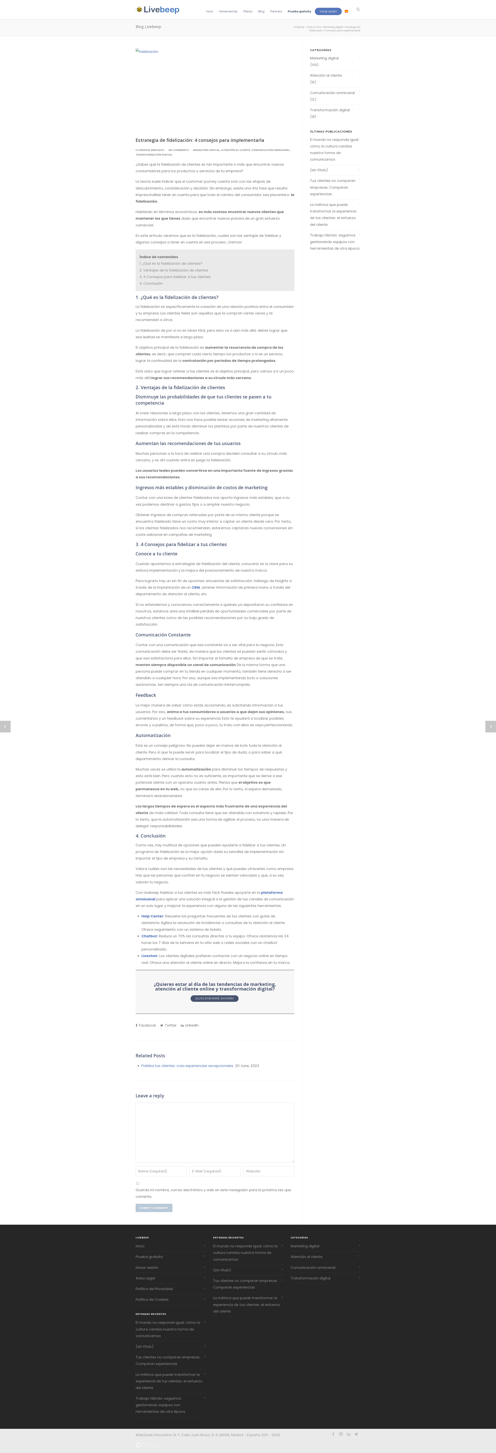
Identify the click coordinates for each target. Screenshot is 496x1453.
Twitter (170, 1025)
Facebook (147, 1025)
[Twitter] (356, 1434)
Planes (247, 11)
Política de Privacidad (154, 1288)
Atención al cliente (235, 150)
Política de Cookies (152, 1299)
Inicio (209, 11)
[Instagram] (341, 1434)
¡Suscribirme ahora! (214, 998)
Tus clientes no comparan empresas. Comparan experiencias (332, 187)
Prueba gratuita (299, 11)
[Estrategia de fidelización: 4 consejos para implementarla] (215, 89)
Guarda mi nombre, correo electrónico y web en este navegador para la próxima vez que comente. (213, 1193)
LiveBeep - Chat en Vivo (307, 27)
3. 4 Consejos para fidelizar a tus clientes (175, 276)
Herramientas (228, 11)
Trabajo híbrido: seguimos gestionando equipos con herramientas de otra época (334, 242)
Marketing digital (333, 27)
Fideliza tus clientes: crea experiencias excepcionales (187, 1065)
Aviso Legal (145, 1278)
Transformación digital (154, 155)
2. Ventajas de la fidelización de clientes (174, 270)
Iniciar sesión (328, 11)
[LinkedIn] (349, 1434)
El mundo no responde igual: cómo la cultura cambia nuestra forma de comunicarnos (334, 149)
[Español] (346, 11)
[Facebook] (333, 1434)
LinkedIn (191, 1025)
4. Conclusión (151, 283)
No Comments (179, 150)
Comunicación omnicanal (270, 150)
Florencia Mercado (150, 150)
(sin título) (319, 170)
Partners (276, 11)
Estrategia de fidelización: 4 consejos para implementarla (200, 140)
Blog (261, 11)
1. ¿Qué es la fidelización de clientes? (171, 263)
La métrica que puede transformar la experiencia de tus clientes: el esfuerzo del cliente (333, 214)
